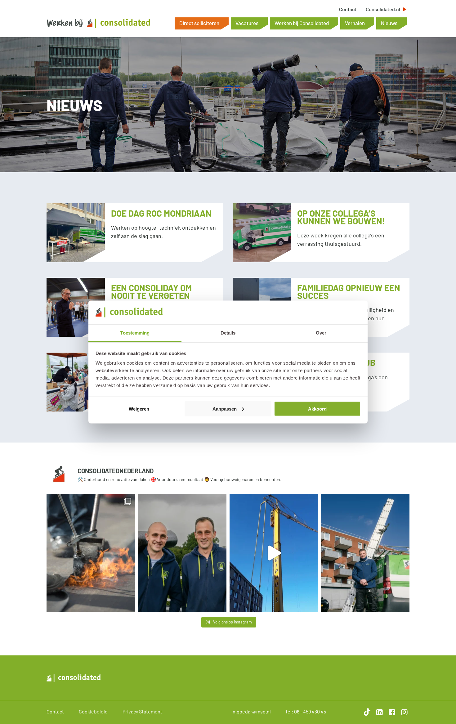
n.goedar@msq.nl (252, 711)
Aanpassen (224, 408)
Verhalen (355, 23)
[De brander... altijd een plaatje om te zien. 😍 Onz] (91, 553)
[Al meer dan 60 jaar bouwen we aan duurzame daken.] (182, 553)
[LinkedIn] (378, 712)
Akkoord (317, 408)
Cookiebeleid (93, 711)
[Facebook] (391, 712)
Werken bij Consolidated (302, 23)
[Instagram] (403, 712)
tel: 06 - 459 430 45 (306, 711)
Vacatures (246, 23)
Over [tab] (321, 332)
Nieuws (389, 23)
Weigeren (139, 408)
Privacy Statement (142, 711)
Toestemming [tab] (135, 332)
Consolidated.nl (383, 9)
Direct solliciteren (199, 23)
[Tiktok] (366, 712)
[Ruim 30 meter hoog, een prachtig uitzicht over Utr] (274, 553)
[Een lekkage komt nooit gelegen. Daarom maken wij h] (365, 553)
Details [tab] (228, 332)
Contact (347, 9)
